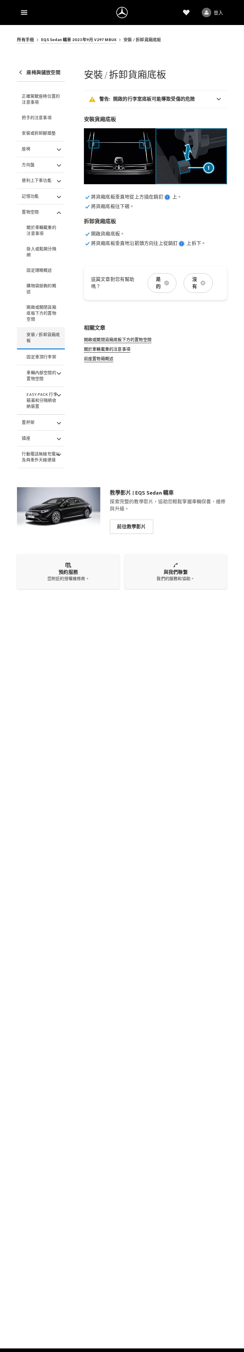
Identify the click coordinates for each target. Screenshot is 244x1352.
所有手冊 (25, 40)
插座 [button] (26, 438)
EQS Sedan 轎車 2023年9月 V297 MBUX (78, 40)
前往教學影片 (131, 526)
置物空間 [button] (30, 212)
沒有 (194, 283)
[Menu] (24, 12)
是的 (158, 283)
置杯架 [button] (28, 422)
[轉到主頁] (122, 12)
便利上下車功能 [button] (36, 180)
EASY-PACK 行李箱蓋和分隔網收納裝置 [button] (41, 400)
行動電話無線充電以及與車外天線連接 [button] (41, 457)
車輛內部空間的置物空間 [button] (41, 376)
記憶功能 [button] (30, 196)
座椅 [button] (26, 149)
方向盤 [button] (28, 165)
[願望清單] (186, 12)
